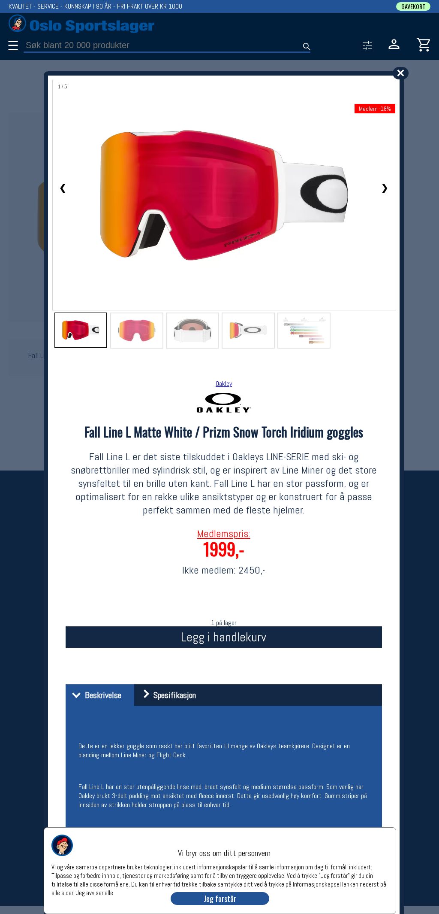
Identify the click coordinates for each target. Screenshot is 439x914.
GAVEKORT (413, 6)
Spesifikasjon (172, 695)
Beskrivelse (101, 695)
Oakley (224, 383)
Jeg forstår (220, 898)
